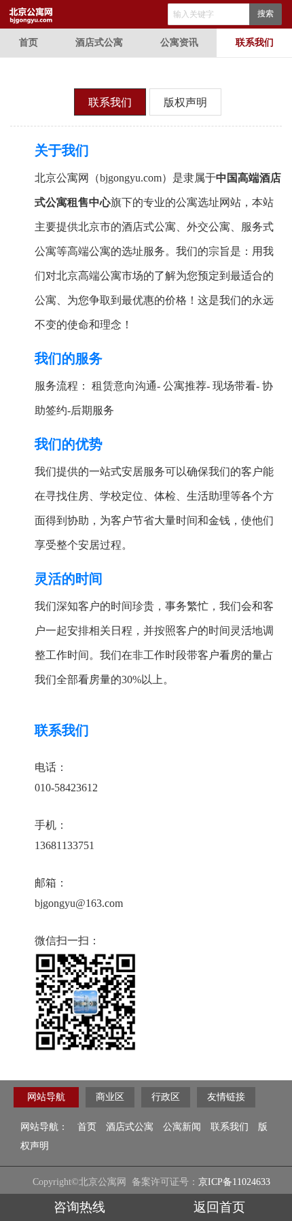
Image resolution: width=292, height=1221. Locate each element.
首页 (28, 42)
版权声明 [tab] (185, 102)
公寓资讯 (179, 42)
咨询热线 (79, 1207)
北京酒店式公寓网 (149, 14)
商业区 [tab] (110, 1097)
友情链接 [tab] (226, 1097)
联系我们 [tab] (110, 102)
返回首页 (219, 1207)
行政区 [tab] (165, 1097)
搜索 (265, 13)
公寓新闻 (182, 1127)
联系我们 (255, 42)
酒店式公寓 (99, 42)
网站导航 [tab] (46, 1097)
